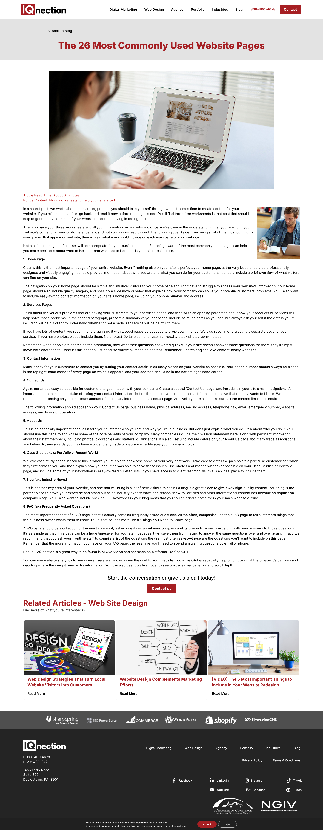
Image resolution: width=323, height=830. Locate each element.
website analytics (58, 560)
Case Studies (37, 453)
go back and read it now (98, 214)
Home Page (35, 259)
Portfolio (198, 9)
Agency (177, 9)
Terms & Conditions (286, 760)
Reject (227, 824)
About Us (34, 421)
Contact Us (36, 380)
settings (181, 825)
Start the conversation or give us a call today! (162, 578)
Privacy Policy (252, 760)
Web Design (154, 9)
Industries (220, 9)
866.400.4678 (38, 757)
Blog (239, 9)
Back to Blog (62, 31)
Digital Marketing (123, 9)
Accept (207, 824)
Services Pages (39, 305)
